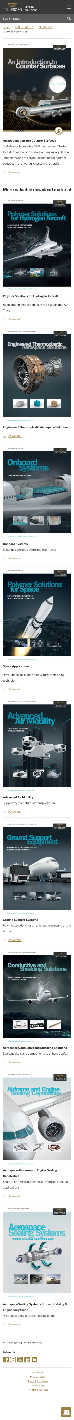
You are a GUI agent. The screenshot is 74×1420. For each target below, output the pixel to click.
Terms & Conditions (38, 1381)
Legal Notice (37, 1372)
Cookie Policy (38, 1385)
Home (6, 26)
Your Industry (24, 26)
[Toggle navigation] (67, 7)
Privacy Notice (37, 1377)
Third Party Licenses (37, 1389)
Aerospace (45, 26)
